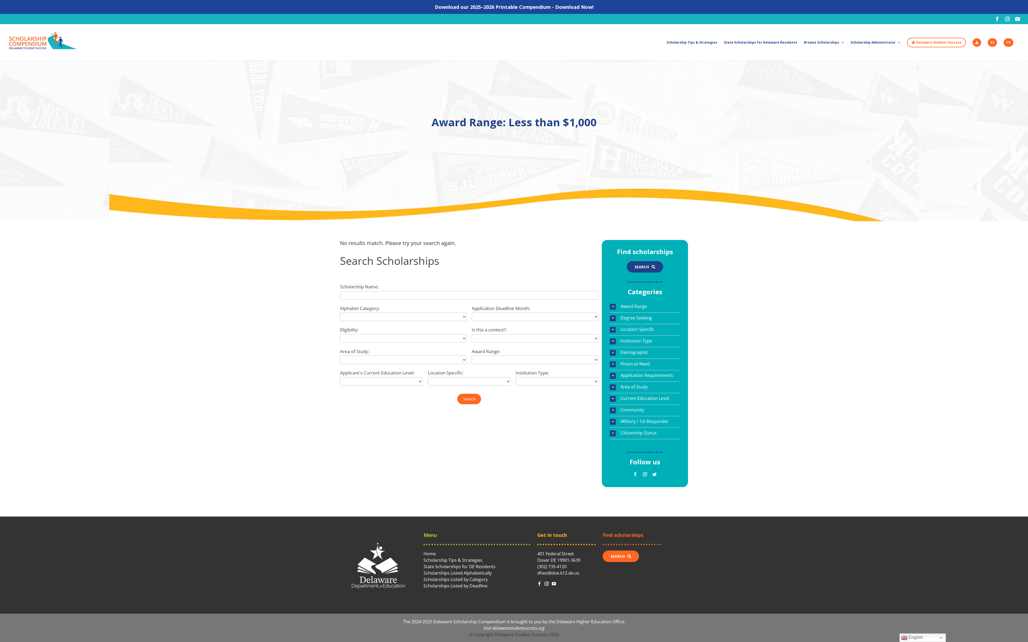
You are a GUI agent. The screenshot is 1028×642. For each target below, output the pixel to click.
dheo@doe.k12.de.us (558, 573)
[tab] (645, 306)
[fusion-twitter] (654, 474)
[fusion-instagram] (645, 474)
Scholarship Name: (359, 287)
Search (469, 399)
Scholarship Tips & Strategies (453, 560)
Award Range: (486, 351)
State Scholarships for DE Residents (460, 567)
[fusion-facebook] (635, 474)
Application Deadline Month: (501, 308)
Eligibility (349, 330)
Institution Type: (532, 373)
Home (430, 554)
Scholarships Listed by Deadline (455, 586)
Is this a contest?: (489, 330)
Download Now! (574, 7)
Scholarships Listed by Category (456, 579)
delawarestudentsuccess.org (518, 628)
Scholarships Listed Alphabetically (458, 573)
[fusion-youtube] (554, 584)
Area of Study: (354, 351)
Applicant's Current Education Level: (377, 373)
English (915, 637)
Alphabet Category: (360, 308)
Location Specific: (445, 373)
